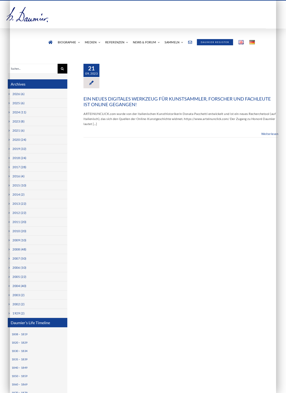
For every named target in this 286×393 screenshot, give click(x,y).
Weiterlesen (269, 134)
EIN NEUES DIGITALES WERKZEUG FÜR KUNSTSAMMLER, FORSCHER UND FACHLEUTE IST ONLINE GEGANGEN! (177, 101)
